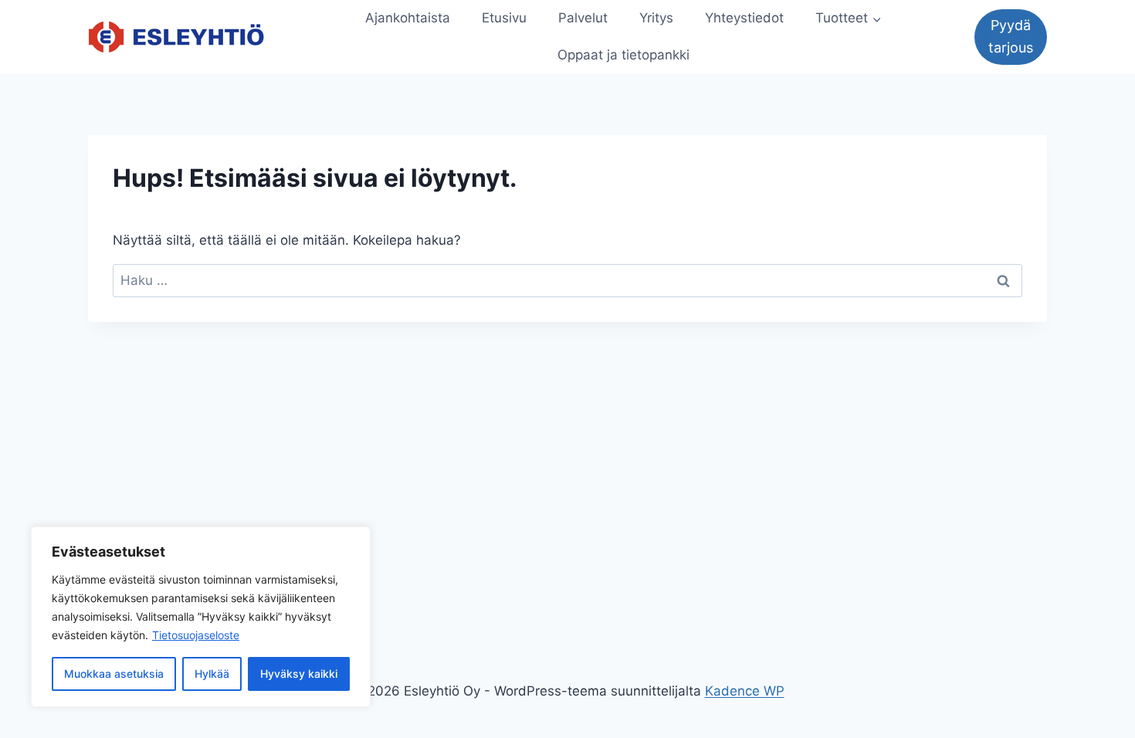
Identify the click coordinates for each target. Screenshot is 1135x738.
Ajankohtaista (407, 17)
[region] (201, 616)
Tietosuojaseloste (195, 635)
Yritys (656, 17)
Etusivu (504, 17)
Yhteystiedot (744, 17)
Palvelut (583, 17)
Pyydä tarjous (1010, 36)
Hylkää (212, 673)
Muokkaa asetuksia (114, 673)
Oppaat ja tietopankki (623, 55)
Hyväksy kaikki (298, 673)
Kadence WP (744, 691)
